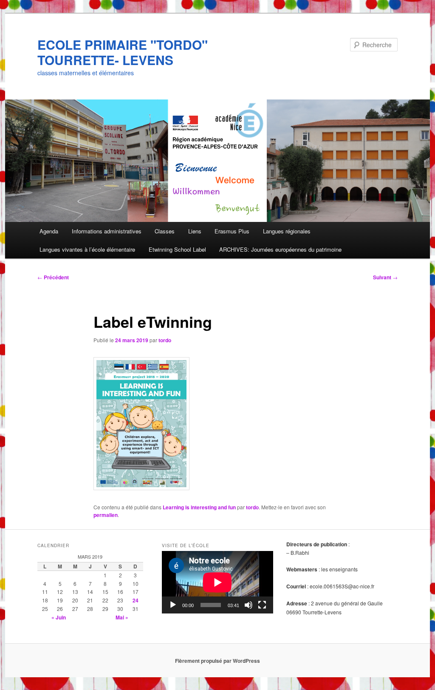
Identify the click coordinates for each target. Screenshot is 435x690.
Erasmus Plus (232, 231)
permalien (105, 515)
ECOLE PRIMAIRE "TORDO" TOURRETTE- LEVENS (122, 52)
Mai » (122, 617)
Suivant (385, 277)
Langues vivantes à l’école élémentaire (87, 249)
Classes (165, 231)
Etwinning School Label (177, 249)
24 (135, 600)
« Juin (58, 617)
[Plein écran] (262, 605)
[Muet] (248, 605)
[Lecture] (173, 605)
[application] (217, 582)
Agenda (49, 231)
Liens (194, 231)
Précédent (53, 277)
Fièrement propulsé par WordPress (217, 660)
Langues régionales (287, 231)
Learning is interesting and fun (199, 507)
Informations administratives (106, 231)
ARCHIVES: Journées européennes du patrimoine (280, 249)
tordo (164, 340)
